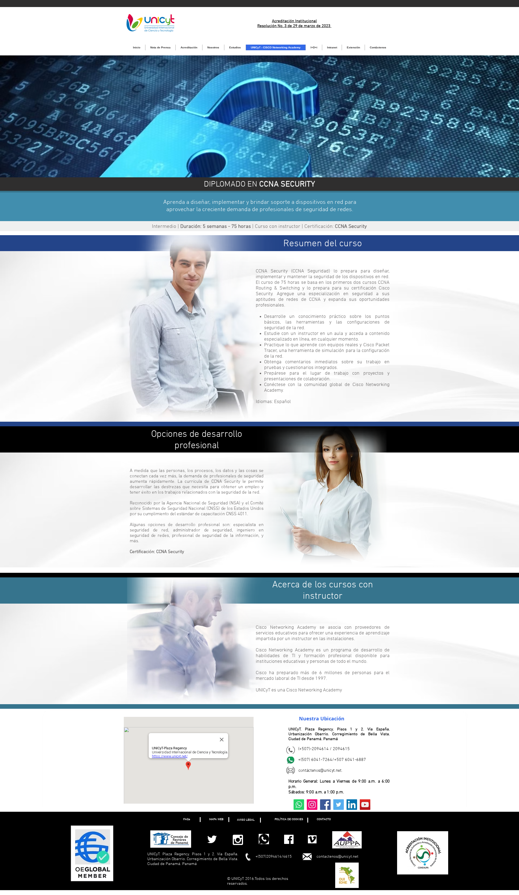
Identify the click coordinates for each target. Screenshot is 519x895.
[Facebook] (325, 804)
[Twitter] (338, 804)
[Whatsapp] (299, 804)
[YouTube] (365, 804)
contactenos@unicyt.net (337, 856)
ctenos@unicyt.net (324, 770)
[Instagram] (312, 804)
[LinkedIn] (352, 804)
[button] (186, 820)
